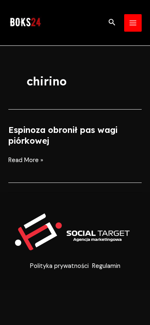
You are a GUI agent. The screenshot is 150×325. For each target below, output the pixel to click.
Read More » (25, 160)
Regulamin (106, 266)
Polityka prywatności (59, 266)
